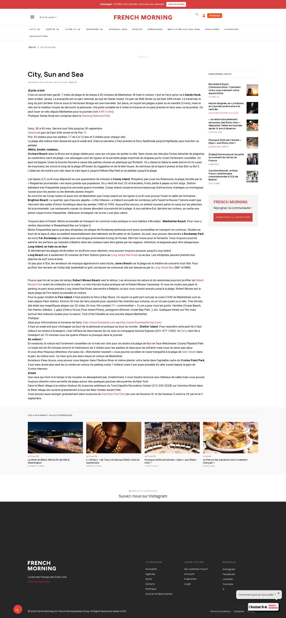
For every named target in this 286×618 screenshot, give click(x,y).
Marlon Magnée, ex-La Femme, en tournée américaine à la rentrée (226, 106)
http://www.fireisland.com (99, 322)
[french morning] (143, 17)
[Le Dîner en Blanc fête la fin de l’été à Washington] (55, 437)
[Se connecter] (204, 15)
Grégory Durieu (93, 466)
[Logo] (84, 566)
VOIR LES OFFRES (176, 4)
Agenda (214, 164)
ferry (184, 330)
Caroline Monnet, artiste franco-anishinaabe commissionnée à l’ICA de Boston (223, 175)
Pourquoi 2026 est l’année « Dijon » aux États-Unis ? (225, 141)
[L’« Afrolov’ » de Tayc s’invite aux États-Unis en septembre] (113, 437)
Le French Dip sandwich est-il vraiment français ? (225, 461)
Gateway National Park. (96, 115)
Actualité (215, 132)
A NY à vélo (106, 111)
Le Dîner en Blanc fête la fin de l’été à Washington (49, 461)
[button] (197, 14)
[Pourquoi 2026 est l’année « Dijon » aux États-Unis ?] (172, 437)
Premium (215, 15)
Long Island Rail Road (124, 255)
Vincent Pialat (151, 466)
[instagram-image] (23, 525)
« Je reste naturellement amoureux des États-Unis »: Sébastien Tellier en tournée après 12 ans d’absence (225, 124)
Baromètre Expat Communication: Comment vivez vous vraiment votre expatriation (225, 88)
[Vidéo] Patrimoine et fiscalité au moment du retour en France (226, 157)
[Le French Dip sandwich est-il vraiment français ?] (230, 437)
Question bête (219, 147)
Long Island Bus (164, 267)
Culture (214, 184)
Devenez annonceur (39, 581)
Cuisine (207, 456)
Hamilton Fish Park (113, 394)
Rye (149, 343)
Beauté (32, 47)
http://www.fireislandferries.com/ (141, 322)
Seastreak (34, 132)
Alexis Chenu (209, 466)
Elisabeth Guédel (36, 466)
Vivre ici (214, 97)
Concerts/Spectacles (223, 113)
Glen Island (189, 351)
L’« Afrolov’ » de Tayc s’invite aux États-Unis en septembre (113, 461)
